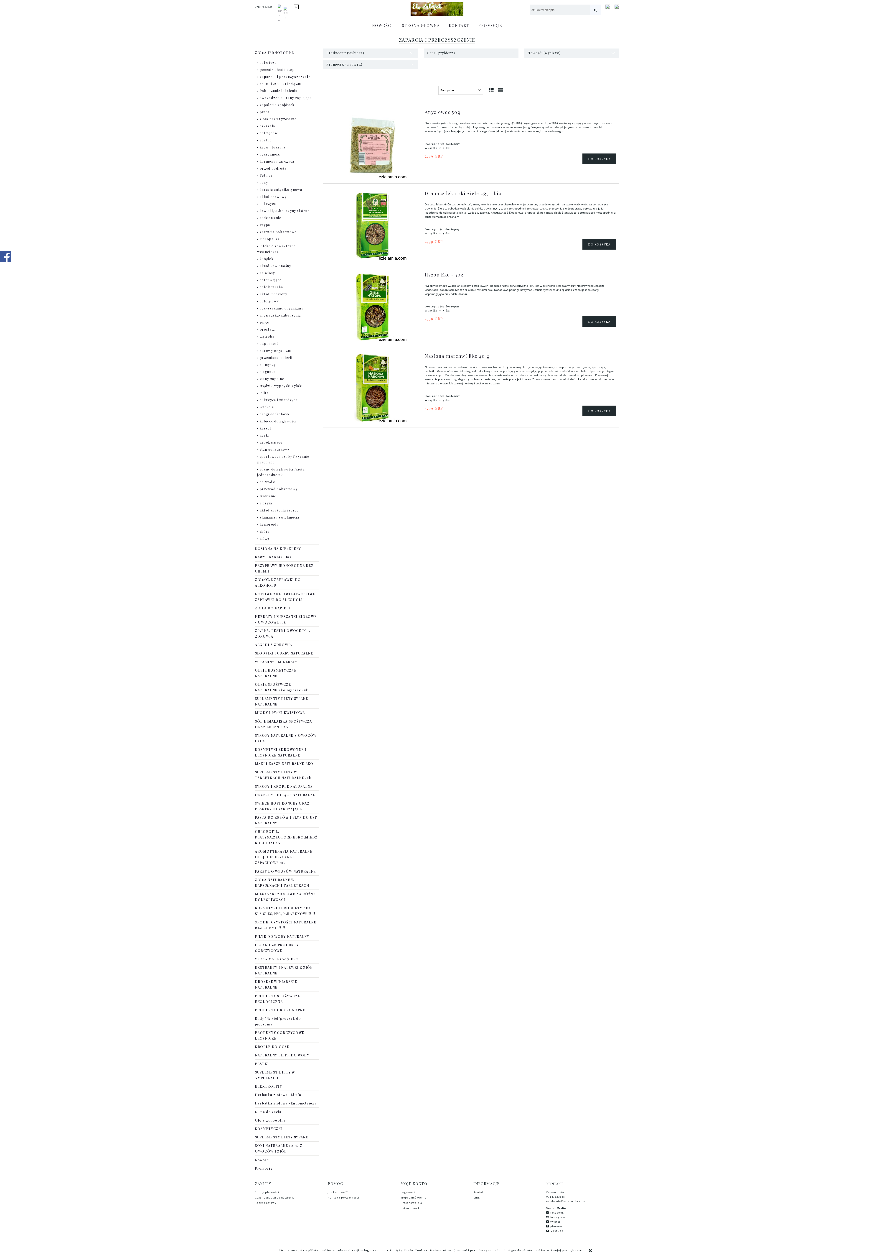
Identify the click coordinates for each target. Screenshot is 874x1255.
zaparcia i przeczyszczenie (285, 76)
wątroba (267, 336)
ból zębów (269, 133)
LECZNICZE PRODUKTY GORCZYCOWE (277, 948)
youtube (557, 1230)
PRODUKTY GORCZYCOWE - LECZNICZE (281, 1035)
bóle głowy (269, 301)
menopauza (270, 239)
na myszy (268, 365)
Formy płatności (267, 1192)
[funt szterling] (296, 7)
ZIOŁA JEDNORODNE (274, 53)
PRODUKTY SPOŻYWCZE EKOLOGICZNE (277, 999)
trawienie (268, 496)
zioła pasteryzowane (278, 119)
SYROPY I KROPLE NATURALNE (284, 786)
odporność (269, 343)
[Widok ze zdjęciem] (491, 90)
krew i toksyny (273, 147)
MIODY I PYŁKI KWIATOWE (280, 713)
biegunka (268, 372)
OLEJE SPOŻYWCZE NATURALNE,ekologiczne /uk (281, 687)
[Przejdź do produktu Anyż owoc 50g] (372, 144)
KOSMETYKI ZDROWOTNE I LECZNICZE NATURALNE (280, 752)
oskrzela (267, 126)
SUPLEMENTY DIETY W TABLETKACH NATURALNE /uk (283, 775)
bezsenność (270, 154)
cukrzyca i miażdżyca (279, 400)
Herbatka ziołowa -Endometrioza (286, 1103)
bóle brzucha (271, 287)
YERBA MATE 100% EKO (277, 959)
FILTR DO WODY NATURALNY (282, 936)
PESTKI (262, 1064)
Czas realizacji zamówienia (275, 1197)
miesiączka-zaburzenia (280, 315)
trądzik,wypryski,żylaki (281, 386)
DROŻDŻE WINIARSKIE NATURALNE (276, 984)
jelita (264, 393)
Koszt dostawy (266, 1202)
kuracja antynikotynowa (281, 189)
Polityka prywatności (343, 1197)
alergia (266, 503)
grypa (265, 225)
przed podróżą (273, 168)
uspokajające (271, 442)
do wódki (268, 482)
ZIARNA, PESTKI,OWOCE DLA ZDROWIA (282, 634)
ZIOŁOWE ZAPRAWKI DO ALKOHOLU (278, 583)
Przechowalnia (411, 1202)
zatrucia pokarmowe (278, 232)
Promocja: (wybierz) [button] (344, 64)
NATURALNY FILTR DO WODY (282, 1055)
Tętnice (266, 175)
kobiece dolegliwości (278, 421)
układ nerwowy (273, 196)
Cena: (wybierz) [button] (441, 53)
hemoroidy (269, 524)
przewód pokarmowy (279, 489)
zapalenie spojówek (277, 105)
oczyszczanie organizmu (282, 308)
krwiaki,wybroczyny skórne (285, 211)
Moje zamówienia (414, 1197)
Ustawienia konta (414, 1208)
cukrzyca (268, 204)
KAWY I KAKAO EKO (273, 557)
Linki (477, 1197)
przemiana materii (276, 357)
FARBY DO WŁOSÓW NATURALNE (285, 871)
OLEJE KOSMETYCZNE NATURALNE (276, 673)
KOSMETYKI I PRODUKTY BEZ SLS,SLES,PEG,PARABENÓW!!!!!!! (285, 911)
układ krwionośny (275, 266)
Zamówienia (555, 1192)
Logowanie (409, 1192)
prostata (267, 329)
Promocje (263, 1168)
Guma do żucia (268, 1112)
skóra (265, 531)
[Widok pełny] (500, 90)
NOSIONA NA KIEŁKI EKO (278, 549)
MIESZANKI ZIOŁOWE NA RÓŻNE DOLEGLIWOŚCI (285, 897)
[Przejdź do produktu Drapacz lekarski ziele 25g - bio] (372, 225)
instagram (557, 1217)
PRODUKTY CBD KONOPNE (280, 1010)
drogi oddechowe (275, 414)
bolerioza (268, 62)
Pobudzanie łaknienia (278, 91)
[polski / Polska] (286, 15)
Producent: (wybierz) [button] (345, 53)
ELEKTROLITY (268, 1086)
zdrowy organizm (275, 350)
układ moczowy (273, 294)
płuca (264, 112)
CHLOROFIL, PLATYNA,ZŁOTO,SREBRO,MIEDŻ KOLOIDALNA (286, 837)
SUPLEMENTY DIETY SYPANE (281, 1137)
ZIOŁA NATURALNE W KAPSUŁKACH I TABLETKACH (282, 883)
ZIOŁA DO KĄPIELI (272, 608)
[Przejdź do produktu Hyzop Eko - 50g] (372, 307)
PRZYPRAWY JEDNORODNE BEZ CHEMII (284, 568)
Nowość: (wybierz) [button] (544, 53)
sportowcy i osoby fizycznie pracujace (283, 459)
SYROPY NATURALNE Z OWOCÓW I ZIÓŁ (286, 738)
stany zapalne (272, 379)
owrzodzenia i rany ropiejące (286, 98)
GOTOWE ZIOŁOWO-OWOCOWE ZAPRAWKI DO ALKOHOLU (285, 597)
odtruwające (271, 280)
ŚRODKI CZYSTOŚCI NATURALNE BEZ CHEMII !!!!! (285, 925)
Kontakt (479, 1192)
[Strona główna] (437, 9)
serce (264, 322)
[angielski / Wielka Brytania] (280, 15)
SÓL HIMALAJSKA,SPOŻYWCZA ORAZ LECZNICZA (283, 724)
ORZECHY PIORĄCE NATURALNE (285, 795)
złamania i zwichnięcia (279, 517)
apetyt (265, 140)
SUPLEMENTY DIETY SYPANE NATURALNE (281, 701)
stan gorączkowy (275, 449)
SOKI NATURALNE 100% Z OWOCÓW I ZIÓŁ (278, 1148)
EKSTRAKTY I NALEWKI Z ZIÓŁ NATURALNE (284, 970)
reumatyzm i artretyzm (280, 84)
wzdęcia (267, 407)
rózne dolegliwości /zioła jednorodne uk (281, 472)
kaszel (265, 428)
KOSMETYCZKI (268, 1129)
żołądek (267, 259)
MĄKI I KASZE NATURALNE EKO (284, 764)
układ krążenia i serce (279, 510)
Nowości (262, 1160)
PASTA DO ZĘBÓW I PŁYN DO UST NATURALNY (286, 820)
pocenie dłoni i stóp (277, 69)
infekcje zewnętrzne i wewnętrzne (277, 249)
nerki (264, 435)
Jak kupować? (338, 1192)
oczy (264, 182)
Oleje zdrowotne (270, 1120)
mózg (264, 538)
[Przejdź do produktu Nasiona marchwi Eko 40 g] (372, 388)
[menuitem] (382, 25)
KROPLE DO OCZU (272, 1047)
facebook (557, 1212)
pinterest (557, 1226)
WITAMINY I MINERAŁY (276, 662)
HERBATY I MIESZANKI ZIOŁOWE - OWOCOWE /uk (286, 619)
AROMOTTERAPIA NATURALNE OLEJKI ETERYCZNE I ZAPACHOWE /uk (284, 857)
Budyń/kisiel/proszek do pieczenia (278, 1021)
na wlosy (267, 273)
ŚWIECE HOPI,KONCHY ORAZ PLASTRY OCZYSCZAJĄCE (282, 806)
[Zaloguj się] (607, 7)
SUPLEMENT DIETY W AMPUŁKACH (275, 1075)
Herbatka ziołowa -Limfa (278, 1095)
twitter (555, 1221)
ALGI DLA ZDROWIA (273, 645)
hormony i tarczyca (277, 161)
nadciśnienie (270, 218)
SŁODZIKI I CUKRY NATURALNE (284, 653)
